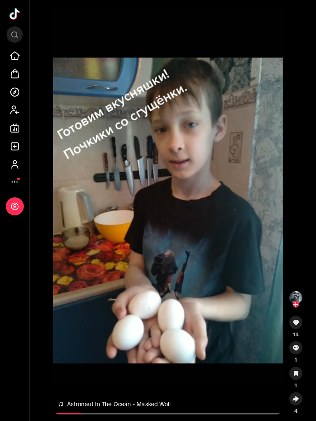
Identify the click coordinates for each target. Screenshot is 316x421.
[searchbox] (15, 34)
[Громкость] (63, 19)
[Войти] (15, 206)
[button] (295, 325)
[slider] (73, 413)
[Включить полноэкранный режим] (272, 19)
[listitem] (15, 56)
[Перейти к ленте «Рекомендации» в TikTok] (14, 14)
